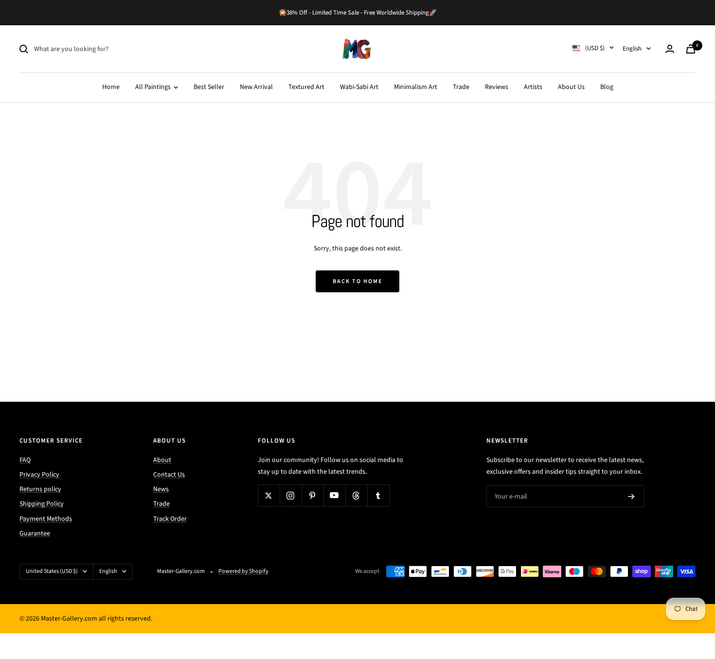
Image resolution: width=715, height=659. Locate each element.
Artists (533, 87)
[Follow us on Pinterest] (312, 495)
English (632, 48)
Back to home (357, 281)
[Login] (669, 49)
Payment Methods (45, 519)
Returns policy (40, 489)
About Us (571, 87)
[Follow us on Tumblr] (378, 495)
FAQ (25, 460)
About (162, 460)
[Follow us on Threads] (356, 495)
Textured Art (306, 87)
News (161, 489)
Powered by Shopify (243, 571)
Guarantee (34, 533)
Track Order (170, 519)
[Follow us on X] (269, 495)
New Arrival (256, 87)
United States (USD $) (52, 571)
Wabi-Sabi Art (359, 87)
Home (111, 87)
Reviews (496, 87)
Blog (606, 87)
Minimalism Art (415, 87)
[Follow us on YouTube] (334, 495)
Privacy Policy (39, 475)
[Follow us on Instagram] (291, 495)
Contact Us (169, 475)
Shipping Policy (41, 504)
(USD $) (595, 48)
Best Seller (209, 87)
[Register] (631, 496)
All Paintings (153, 87)
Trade (461, 87)
